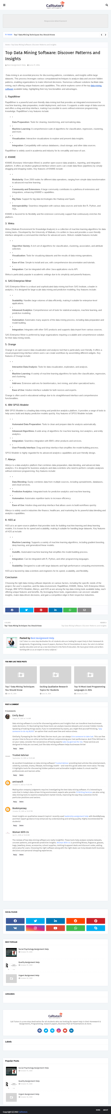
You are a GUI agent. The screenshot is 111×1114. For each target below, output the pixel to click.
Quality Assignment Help (29, 962)
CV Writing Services (84, 792)
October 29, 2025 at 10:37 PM (23, 811)
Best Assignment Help (16, 65)
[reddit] (75, 921)
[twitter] (35, 921)
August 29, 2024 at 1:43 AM (22, 718)
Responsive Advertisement (55, 21)
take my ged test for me (73, 742)
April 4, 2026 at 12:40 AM (21, 835)
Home (7, 45)
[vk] (15, 928)
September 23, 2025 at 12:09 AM (24, 758)
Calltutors (23, 1112)
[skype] (95, 928)
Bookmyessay (19, 808)
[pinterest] (95, 921)
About (105, 1110)
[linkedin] (55, 921)
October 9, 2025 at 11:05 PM (22, 785)
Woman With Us (20, 832)
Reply (15, 749)
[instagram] (35, 928)
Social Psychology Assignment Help (33, 949)
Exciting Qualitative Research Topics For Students (54, 688)
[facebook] (15, 921)
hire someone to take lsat (82, 736)
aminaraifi (17, 781)
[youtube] (55, 928)
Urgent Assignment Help (28, 975)
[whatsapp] (75, 928)
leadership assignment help (76, 816)
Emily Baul (18, 715)
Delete (21, 749)
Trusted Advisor (20, 755)
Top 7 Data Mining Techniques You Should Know (34, 35)
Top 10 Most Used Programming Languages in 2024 (89, 688)
